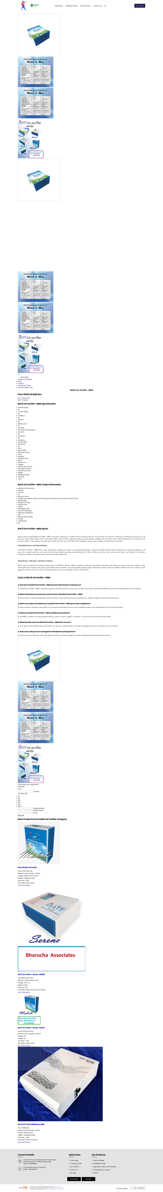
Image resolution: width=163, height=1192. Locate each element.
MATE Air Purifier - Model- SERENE (31, 974)
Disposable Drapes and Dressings (104, 1167)
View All (95, 1173)
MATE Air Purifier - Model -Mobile (31, 1028)
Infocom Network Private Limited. (55, 1189)
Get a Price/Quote (24, 398)
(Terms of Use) (58, 1187)
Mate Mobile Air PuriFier (27, 867)
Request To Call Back (25, 379)
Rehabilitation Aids (99, 1164)
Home (20, 381)
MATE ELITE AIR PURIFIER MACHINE (31, 1124)
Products (21, 383)
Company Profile (71, 6)
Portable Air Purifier (24, 385)
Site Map (73, 1173)
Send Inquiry (24, 377)
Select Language (139, 1188)
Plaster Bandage (98, 1160)
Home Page (59, 6)
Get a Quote (140, 6)
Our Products (85, 6)
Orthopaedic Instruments (101, 1170)
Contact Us (97, 6)
